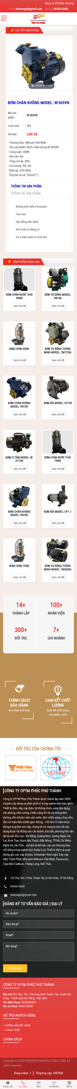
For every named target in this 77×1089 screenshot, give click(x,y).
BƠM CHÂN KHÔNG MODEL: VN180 (19, 513)
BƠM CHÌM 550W (19, 348)
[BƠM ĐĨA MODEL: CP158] (58, 387)
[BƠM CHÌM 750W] (19, 550)
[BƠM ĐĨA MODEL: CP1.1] (58, 496)
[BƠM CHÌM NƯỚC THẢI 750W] (58, 441)
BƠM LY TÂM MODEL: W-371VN (19, 459)
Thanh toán (12, 1029)
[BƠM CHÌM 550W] (19, 333)
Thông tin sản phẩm (26, 186)
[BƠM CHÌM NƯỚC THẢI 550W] (19, 279)
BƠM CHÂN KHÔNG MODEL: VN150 (19, 404)
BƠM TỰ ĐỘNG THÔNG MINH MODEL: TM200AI (57, 567)
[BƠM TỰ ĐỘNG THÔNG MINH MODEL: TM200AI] (58, 550)
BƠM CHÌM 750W (19, 565)
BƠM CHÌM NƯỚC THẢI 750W (57, 459)
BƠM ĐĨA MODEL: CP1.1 (57, 511)
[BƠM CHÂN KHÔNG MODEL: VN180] (19, 496)
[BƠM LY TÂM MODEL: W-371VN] (19, 441)
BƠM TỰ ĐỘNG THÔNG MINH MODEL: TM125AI (57, 350)
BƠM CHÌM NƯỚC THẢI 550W (19, 296)
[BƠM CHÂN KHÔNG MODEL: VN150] (19, 387)
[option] (19, 702)
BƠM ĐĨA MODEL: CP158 (58, 403)
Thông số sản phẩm (25, 193)
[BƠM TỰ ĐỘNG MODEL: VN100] (58, 279)
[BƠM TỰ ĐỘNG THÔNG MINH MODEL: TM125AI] (58, 333)
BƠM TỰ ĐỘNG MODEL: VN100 (58, 296)
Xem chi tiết (20, 306)
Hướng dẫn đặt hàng (17, 1025)
